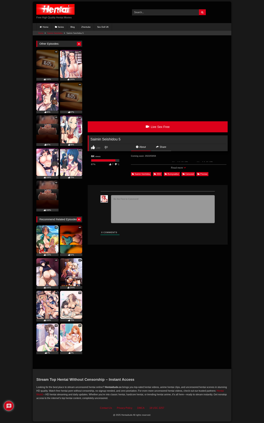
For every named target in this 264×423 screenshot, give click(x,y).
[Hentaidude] (55, 10)
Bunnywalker (173, 174)
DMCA (141, 408)
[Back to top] (254, 414)
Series (61, 27)
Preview (203, 174)
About (142, 147)
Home (45, 27)
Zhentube (86, 27)
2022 (159, 174)
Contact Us (106, 408)
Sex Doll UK (103, 27)
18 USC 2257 (156, 408)
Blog (72, 27)
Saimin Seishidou (55, 33)
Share (162, 147)
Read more (177, 167)
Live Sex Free (160, 127)
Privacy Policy (124, 408)
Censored (189, 174)
